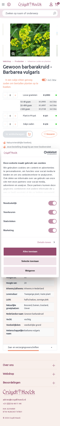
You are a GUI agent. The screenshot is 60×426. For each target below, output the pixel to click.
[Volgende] (55, 40)
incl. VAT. (49, 80)
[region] (30, 40)
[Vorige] (5, 40)
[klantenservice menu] (9, 4)
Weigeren (30, 270)
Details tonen (44, 242)
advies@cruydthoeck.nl (14, 399)
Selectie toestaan (30, 261)
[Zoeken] (54, 13)
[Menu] (3, 4)
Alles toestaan (30, 251)
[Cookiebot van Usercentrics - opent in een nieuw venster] (44, 153)
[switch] (52, 212)
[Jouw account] (51, 4)
